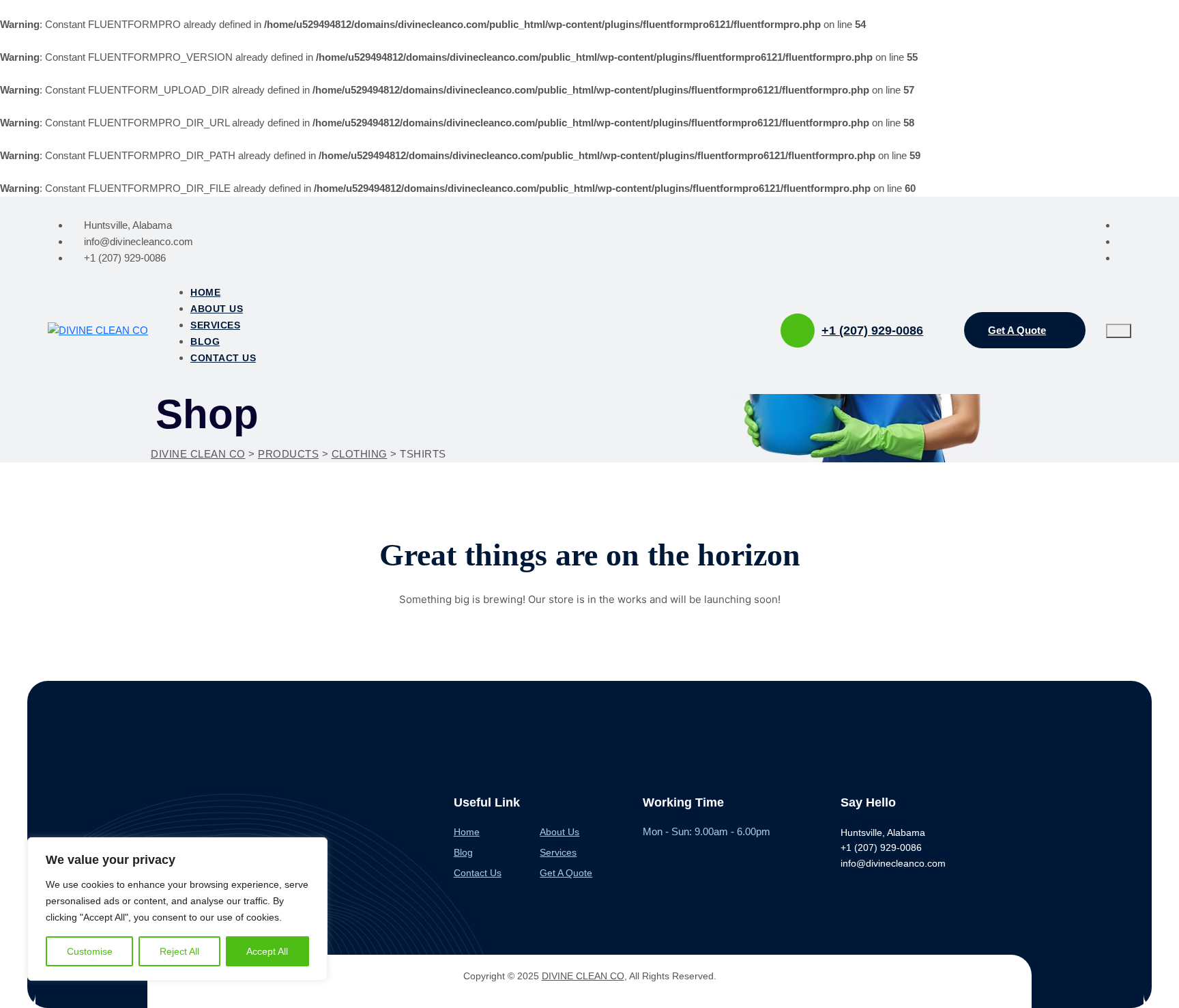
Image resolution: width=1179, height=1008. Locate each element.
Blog (205, 341)
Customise (90, 951)
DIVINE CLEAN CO (583, 975)
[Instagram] (1124, 241)
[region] (177, 909)
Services (215, 325)
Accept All (267, 951)
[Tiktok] (1124, 258)
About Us (216, 308)
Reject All (179, 951)
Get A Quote (566, 872)
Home (205, 292)
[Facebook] (1124, 225)
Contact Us (223, 357)
